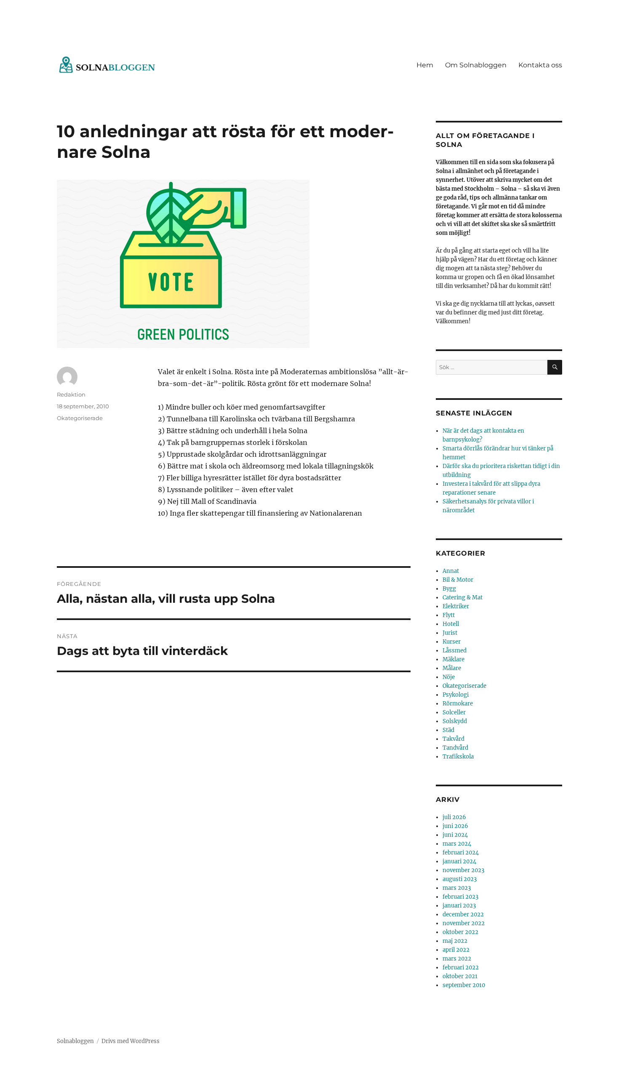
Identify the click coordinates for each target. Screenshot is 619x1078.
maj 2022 (455, 941)
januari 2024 (459, 861)
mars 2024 (457, 843)
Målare (452, 668)
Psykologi (456, 694)
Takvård (453, 739)
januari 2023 (459, 905)
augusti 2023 (460, 879)
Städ (448, 730)
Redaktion (71, 394)
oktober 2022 (460, 932)
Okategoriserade (80, 418)
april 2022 (456, 949)
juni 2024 (455, 834)
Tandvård (455, 747)
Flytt (449, 615)
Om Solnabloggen (476, 65)
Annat (451, 571)
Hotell (451, 624)
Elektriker (456, 606)
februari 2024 (461, 852)
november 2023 (463, 870)
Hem (424, 65)
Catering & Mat (463, 597)
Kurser (452, 641)
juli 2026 (454, 817)
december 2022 (463, 914)
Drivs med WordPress (130, 1041)
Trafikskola (458, 756)
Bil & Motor (458, 579)
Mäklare (453, 659)
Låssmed (455, 650)
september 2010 (464, 985)
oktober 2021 (460, 976)
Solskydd (455, 721)
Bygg (449, 588)
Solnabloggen (75, 1041)
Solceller (454, 712)
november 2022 (464, 923)
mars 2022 (457, 958)
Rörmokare (458, 703)
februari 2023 (460, 896)
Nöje (449, 677)
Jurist (450, 632)
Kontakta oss (540, 65)
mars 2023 (457, 888)
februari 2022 (461, 967)
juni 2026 (455, 826)
